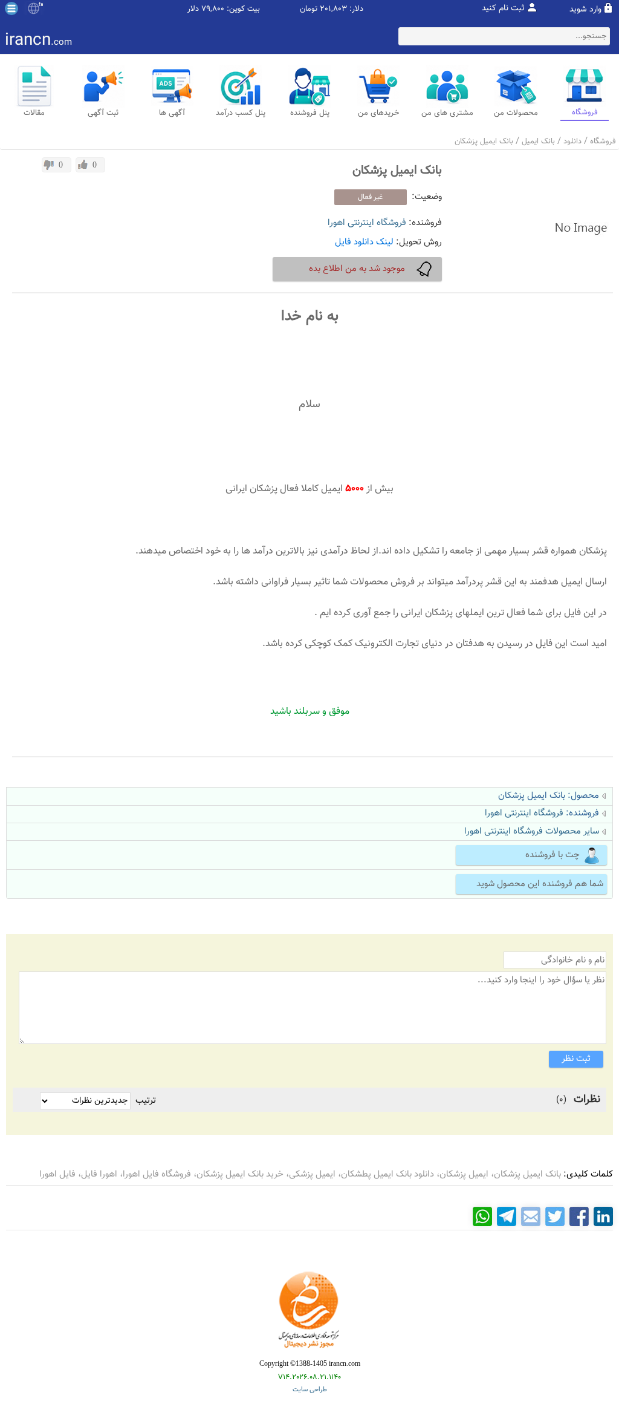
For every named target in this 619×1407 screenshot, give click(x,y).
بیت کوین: (243, 9)
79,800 (212, 9)
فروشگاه (603, 141)
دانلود (572, 141)
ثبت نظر (576, 1059)
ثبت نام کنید (503, 8)
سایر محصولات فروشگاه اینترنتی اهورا (531, 831)
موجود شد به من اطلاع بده (357, 269)
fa (41, 4)
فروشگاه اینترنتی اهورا (367, 223)
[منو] (11, 8)
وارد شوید (585, 9)
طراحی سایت (310, 1390)
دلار (193, 9)
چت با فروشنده (552, 855)
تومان (308, 9)
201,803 (333, 9)
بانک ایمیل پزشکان (484, 141)
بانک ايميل (538, 141)
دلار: (356, 9)
